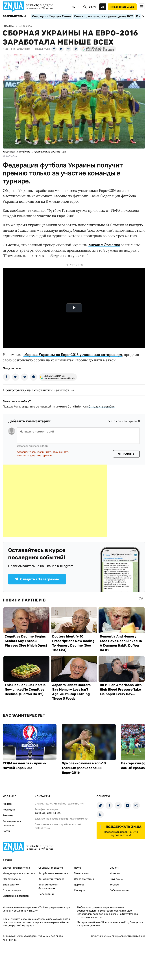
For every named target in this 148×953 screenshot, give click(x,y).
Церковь (79, 884)
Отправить (126, 453)
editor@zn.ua (42, 828)
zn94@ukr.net (80, 818)
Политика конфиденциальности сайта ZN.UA (118, 936)
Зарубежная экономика (53, 873)
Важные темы (14, 16)
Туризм (114, 884)
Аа (102, 6)
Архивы (7, 803)
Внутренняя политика (16, 867)
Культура (79, 890)
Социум (114, 867)
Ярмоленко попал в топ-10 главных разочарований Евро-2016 (84, 768)
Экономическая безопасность (48, 886)
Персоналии (46, 894)
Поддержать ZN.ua (122, 6)
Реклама (8, 815)
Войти (93, 6)
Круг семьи (116, 879)
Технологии (81, 873)
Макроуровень (12, 879)
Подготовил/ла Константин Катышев (36, 390)
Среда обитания (84, 879)
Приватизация (12, 890)
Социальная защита (50, 867)
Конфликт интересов (51, 879)
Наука (78, 867)
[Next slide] (142, 16)
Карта (6, 831)
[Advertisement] (55, 501)
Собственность (119, 890)
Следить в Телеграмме (39, 579)
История (115, 873)
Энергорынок (11, 884)
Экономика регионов (16, 895)
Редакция (9, 809)
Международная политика (19, 873)
